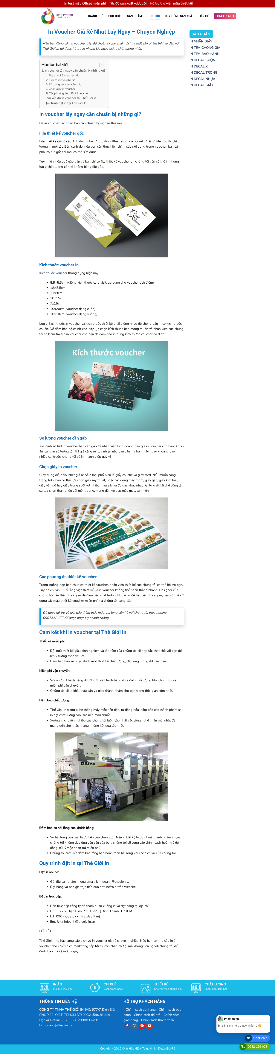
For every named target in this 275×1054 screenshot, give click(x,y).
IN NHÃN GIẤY (201, 41)
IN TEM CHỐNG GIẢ (205, 47)
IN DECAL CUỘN (202, 60)
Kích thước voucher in (62, 80)
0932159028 (93, 1015)
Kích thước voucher (53, 273)
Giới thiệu (115, 16)
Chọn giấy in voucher (62, 89)
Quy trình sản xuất (179, 16)
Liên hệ (204, 16)
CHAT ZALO (225, 16)
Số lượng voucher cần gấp (65, 84)
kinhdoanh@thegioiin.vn (56, 1025)
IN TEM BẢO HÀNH (204, 54)
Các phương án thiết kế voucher (69, 93)
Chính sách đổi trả (147, 1015)
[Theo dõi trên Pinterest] (142, 1026)
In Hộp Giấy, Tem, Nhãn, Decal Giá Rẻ (150, 1049)
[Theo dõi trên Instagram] (134, 1026)
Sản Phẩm (134, 16)
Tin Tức (154, 16)
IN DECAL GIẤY (201, 85)
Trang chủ (95, 16)
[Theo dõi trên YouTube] (149, 1026)
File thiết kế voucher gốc (64, 75)
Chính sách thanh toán (157, 1020)
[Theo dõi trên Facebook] (127, 1026)
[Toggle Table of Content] (101, 65)
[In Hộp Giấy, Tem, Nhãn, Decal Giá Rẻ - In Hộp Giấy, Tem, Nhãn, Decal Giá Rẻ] (59, 16)
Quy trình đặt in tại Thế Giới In (66, 103)
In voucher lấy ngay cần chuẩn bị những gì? (75, 70)
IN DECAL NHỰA (202, 79)
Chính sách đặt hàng (141, 1009)
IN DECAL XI (199, 66)
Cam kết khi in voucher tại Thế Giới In (70, 98)
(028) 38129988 (75, 1020)
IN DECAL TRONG (203, 72)
